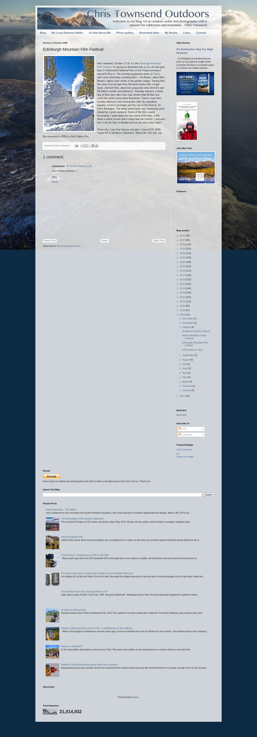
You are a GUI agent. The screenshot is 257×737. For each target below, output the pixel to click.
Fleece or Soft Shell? (71, 646)
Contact (201, 32)
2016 (183, 279)
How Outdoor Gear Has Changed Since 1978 (84, 591)
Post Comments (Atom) (68, 246)
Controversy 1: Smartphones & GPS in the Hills (85, 555)
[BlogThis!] (86, 146)
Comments (186, 434)
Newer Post (50, 240)
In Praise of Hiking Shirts (73, 610)
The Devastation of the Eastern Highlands (82, 518)
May (184, 373)
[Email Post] (76, 145)
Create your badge (185, 457)
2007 (183, 396)
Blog (43, 32)
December (188, 318)
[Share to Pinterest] (97, 146)
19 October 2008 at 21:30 (79, 166)
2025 (183, 240)
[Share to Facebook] (93, 146)
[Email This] (82, 146)
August (186, 359)
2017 (183, 275)
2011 (183, 301)
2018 (183, 270)
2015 (183, 284)
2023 (183, 248)
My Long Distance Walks (67, 32)
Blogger (135, 697)
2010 (183, 306)
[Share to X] (89, 146)
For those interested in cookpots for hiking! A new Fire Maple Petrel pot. (97, 573)
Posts (184, 429)
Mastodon (181, 415)
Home (105, 240)
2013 (183, 292)
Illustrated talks (149, 32)
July (184, 364)
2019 (183, 266)
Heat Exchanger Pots (72, 537)
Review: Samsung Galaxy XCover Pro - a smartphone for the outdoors (96, 628)
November (188, 323)
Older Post (159, 240)
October (186, 327)
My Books (171, 32)
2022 (183, 253)
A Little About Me (100, 32)
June (185, 368)
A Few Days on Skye (192, 349)
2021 (183, 257)
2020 (183, 262)
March (185, 381)
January (186, 390)
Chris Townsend (183, 449)
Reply (55, 182)
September (188, 355)
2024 (183, 244)
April (185, 377)
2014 (183, 288)
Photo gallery (125, 32)
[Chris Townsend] (177, 453)
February (187, 386)
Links (186, 32)
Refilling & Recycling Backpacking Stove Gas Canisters (89, 664)
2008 (183, 314)
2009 (183, 310)
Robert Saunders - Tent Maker (61, 509)
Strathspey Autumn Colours (196, 331)
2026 (183, 235)
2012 (183, 297)
